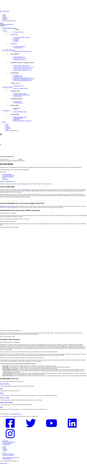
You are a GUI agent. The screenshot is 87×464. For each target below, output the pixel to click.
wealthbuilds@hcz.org (10, 181)
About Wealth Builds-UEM (9, 175)
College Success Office (19, 85)
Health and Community (8, 87)
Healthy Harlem (17, 108)
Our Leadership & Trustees (19, 46)
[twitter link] (31, 427)
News (4, 452)
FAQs (4, 178)
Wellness (15, 109)
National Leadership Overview (20, 111)
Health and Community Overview (21, 88)
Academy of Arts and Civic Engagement (24, 78)
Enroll (4, 15)
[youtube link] (51, 427)
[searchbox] (9, 29)
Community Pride (17, 101)
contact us (15, 416)
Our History (16, 41)
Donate (4, 19)
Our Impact (16, 39)
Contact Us (5, 449)
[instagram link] (10, 438)
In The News (5, 179)
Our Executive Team (18, 47)
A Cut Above (18, 76)
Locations (5, 17)
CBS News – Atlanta (4, 397)
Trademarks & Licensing (8, 455)
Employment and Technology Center (23, 79)
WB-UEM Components (8, 176)
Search (20, 159)
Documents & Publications (8, 454)
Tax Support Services (18, 102)
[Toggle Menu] (0, 12)
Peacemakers (18, 75)
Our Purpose (5, 440)
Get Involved (5, 18)
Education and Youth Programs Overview (22, 51)
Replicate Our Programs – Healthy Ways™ (23, 120)
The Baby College (19, 56)
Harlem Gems (20, 59)
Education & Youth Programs (9, 50)
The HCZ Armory (17, 96)
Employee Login (3, 463)
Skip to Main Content (4, 11)
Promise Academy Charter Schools (21, 65)
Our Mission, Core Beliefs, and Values (22, 37)
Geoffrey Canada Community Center (21, 94)
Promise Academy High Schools (23, 70)
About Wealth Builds (7, 174)
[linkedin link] (72, 427)
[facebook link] (10, 427)
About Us (5, 30)
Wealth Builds (17, 119)
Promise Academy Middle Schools (23, 68)
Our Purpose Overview (19, 32)
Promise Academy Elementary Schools (24, 67)
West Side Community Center (20, 93)
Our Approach (17, 38)
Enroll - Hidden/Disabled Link (9, 20)
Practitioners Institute (18, 118)
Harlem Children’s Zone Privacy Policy (11, 457)
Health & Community (7, 443)
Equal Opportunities (7, 458)
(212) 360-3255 (5, 416)
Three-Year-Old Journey (20, 58)
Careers (4, 14)
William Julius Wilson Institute (20, 117)
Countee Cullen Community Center (23, 80)
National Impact (6, 110)
